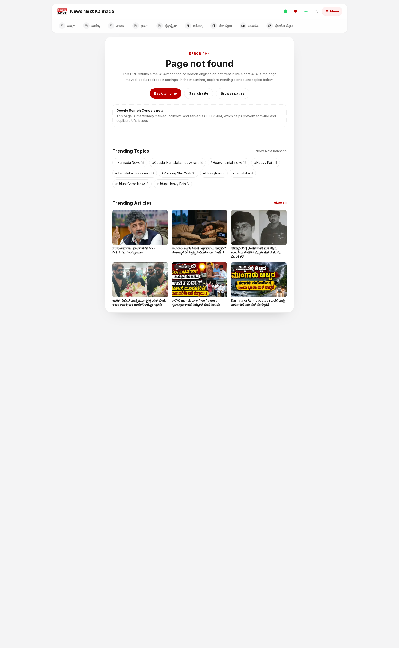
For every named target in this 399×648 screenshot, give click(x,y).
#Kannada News (129, 162)
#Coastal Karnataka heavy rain (177, 162)
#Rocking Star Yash (178, 173)
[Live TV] (295, 11)
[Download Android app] (306, 11)
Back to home (165, 93)
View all (280, 203)
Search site (198, 93)
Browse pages (233, 93)
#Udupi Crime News (132, 184)
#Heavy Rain (265, 162)
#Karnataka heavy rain (134, 173)
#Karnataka (243, 173)
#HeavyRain (214, 173)
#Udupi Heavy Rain (173, 184)
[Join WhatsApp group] (285, 11)
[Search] (316, 11)
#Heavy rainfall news (228, 162)
